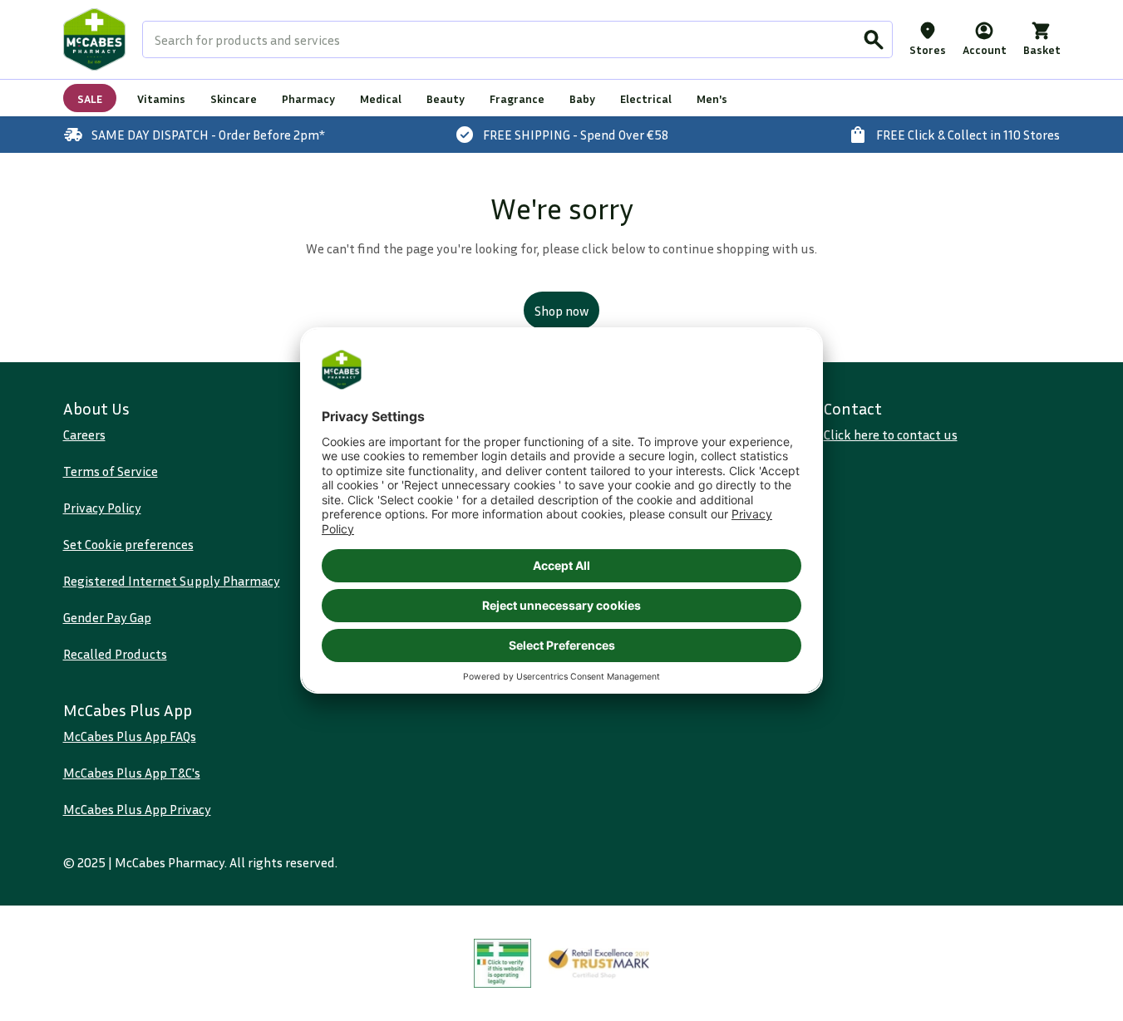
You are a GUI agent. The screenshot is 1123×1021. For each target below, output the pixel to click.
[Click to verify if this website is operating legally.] (503, 963)
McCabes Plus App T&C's (131, 772)
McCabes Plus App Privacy (137, 809)
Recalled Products (115, 653)
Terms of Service (110, 471)
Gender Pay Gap (107, 617)
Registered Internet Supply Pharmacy (171, 580)
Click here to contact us (891, 434)
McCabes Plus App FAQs (129, 736)
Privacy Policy (102, 507)
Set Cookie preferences (128, 544)
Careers (84, 434)
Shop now (561, 310)
